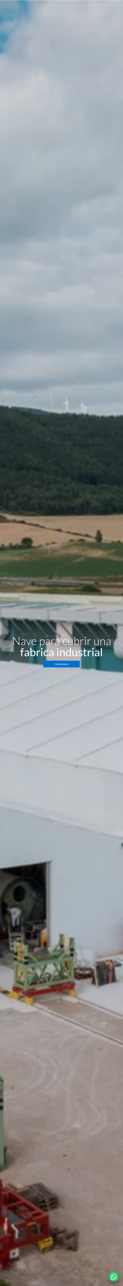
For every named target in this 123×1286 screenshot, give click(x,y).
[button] (114, 1277)
